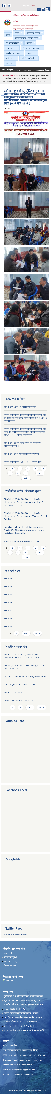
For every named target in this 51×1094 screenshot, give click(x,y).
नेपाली (34, 5)
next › (40, 473)
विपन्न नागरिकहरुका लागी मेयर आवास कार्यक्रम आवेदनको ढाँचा (25, 677)
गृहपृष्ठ (8, 35)
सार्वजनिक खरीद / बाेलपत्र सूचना (25, 38)
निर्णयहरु (8, 63)
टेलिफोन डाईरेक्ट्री (26, 58)
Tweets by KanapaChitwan (15, 934)
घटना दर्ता (8, 953)
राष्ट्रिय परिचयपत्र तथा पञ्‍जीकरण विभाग (21, 1021)
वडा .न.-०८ (8, 594)
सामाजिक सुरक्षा (10, 957)
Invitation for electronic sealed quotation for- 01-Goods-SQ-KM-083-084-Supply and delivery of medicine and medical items (24, 530)
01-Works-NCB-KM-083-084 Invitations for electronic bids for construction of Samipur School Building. (25, 516)
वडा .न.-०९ (8, 602)
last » (26, 478)
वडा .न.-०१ (8, 578)
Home (5, 76)
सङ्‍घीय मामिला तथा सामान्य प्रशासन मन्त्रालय (23, 1004)
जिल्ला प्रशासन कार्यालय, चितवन (17, 1009)
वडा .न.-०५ (8, 627)
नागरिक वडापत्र (10, 961)
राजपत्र (28, 43)
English (26, 5)
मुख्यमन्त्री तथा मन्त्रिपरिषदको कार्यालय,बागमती (23, 996)
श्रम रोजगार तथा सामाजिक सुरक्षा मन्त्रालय (22, 1000)
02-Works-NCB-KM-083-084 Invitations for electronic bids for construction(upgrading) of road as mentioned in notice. (23, 502)
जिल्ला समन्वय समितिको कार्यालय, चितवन (21, 1013)
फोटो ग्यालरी (9, 58)
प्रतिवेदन (29, 53)
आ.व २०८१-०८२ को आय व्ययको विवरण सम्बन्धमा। (21, 454)
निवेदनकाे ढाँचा (10, 965)
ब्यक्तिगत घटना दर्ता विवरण (13, 693)
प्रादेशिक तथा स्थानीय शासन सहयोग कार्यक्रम (23, 1017)
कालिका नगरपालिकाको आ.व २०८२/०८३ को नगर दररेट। (23, 462)
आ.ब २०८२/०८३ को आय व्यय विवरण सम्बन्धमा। (20, 407)
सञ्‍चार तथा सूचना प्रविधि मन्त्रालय (19, 1026)
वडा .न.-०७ (8, 610)
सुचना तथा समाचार (32, 33)
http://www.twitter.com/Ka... (22, 1065)
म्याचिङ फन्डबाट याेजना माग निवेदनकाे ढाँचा (18, 701)
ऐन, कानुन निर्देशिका (11, 43)
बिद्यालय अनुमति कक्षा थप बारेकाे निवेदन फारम (19, 685)
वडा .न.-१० (8, 586)
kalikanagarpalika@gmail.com (22, 1069)
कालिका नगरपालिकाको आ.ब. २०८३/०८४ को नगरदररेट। (23, 541)
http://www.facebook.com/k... (32, 1060)
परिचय (16, 33)
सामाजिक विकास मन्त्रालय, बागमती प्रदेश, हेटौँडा (24, 1030)
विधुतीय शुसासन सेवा (12, 53)
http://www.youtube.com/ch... (24, 1074)
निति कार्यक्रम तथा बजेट (30, 48)
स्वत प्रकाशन (9, 48)
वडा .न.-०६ (8, 619)
